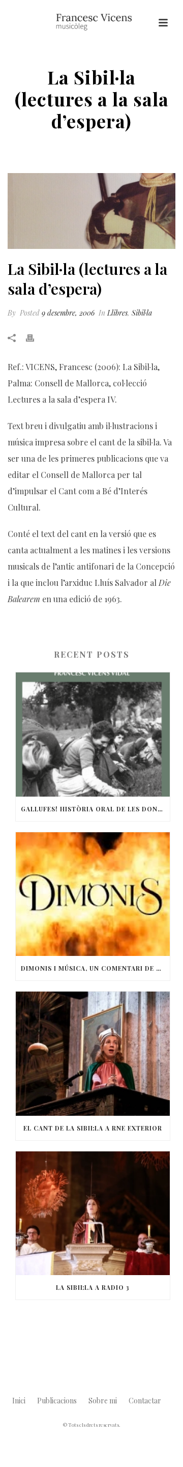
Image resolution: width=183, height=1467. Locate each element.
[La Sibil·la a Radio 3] (93, 1213)
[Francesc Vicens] (91, 23)
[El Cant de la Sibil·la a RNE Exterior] (93, 1054)
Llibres (50, 147)
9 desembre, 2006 (68, 313)
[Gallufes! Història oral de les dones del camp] (93, 734)
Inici (18, 1400)
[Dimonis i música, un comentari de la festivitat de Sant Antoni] (93, 894)
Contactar (145, 1400)
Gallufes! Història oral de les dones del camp (95, 809)
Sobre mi (102, 1400)
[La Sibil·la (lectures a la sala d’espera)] (91, 211)
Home (22, 147)
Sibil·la (142, 313)
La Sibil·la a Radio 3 (93, 1287)
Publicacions (57, 1400)
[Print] (35, 337)
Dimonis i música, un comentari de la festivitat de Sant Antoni (95, 968)
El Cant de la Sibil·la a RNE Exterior (92, 1128)
